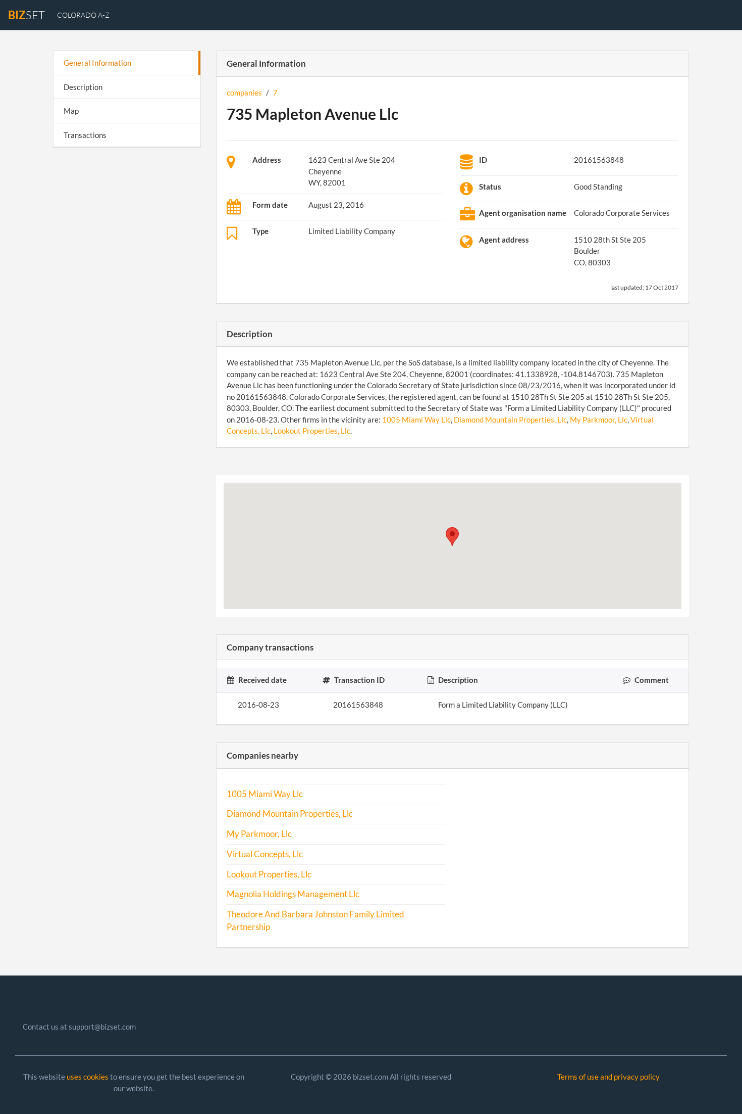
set (26, 15)
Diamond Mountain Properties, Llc (510, 419)
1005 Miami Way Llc (416, 419)
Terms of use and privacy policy (608, 1076)
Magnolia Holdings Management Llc (293, 894)
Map (71, 110)
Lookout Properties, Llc (312, 430)
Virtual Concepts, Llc (265, 854)
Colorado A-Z (83, 15)
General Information (97, 62)
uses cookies (88, 1076)
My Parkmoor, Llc (598, 419)
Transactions (85, 135)
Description (83, 86)
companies (244, 92)
